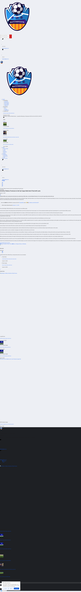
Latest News (6, 101)
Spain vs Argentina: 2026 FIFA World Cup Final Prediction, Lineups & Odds (7, 569)
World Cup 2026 (4, 158)
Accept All (16, 588)
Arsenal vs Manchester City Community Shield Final (8, 128)
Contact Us (6, 105)
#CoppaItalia (21, 202)
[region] (11, 585)
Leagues (3, 147)
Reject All (11, 588)
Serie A (4, 150)
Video (4, 157)
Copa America (5, 156)
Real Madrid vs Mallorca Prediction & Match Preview (5, 338)
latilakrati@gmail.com (5, 48)
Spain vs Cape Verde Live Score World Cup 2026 (8, 144)
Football (3, 99)
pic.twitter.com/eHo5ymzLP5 (33, 202)
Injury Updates (6, 103)
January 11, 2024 (16, 205)
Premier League (5, 148)
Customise (5, 588)
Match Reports (6, 102)
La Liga (4, 149)
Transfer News (6, 104)
